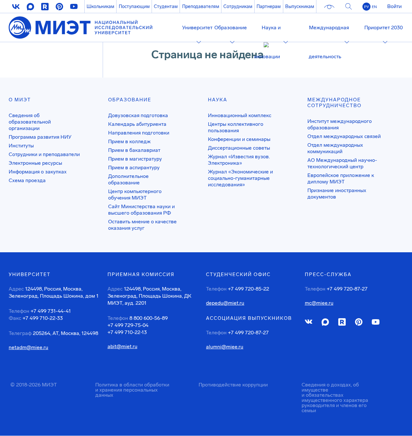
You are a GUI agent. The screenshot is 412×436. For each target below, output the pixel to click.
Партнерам (269, 6)
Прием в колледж (129, 141)
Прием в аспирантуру (134, 167)
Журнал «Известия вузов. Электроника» (239, 159)
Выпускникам (299, 6)
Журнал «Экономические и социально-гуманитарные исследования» (240, 178)
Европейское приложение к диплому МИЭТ (340, 178)
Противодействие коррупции (233, 385)
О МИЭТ (20, 100)
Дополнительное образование (128, 179)
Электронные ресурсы (35, 163)
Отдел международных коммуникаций (335, 148)
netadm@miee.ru (28, 347)
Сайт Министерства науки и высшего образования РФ (141, 209)
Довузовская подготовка (138, 115)
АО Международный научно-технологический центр (342, 163)
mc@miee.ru (319, 303)
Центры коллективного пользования (235, 127)
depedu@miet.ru (225, 303)
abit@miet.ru (122, 346)
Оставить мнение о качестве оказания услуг (142, 224)
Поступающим (134, 6)
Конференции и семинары (239, 139)
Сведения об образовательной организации (30, 121)
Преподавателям (200, 6)
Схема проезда (27, 180)
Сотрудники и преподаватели (44, 154)
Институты (21, 146)
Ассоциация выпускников (249, 318)
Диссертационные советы (239, 148)
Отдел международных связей (344, 136)
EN (374, 7)
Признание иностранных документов (336, 193)
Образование (129, 100)
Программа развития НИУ (40, 137)
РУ (366, 7)
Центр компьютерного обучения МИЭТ (135, 194)
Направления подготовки (138, 133)
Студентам (166, 6)
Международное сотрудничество (334, 102)
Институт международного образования (339, 124)
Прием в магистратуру (135, 159)
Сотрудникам (237, 6)
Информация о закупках (38, 172)
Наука (217, 100)
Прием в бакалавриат (134, 150)
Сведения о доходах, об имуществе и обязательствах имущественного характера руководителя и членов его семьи (335, 397)
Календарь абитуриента (137, 124)
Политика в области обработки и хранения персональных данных (132, 390)
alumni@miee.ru (224, 346)
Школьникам (100, 6)
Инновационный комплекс (239, 115)
